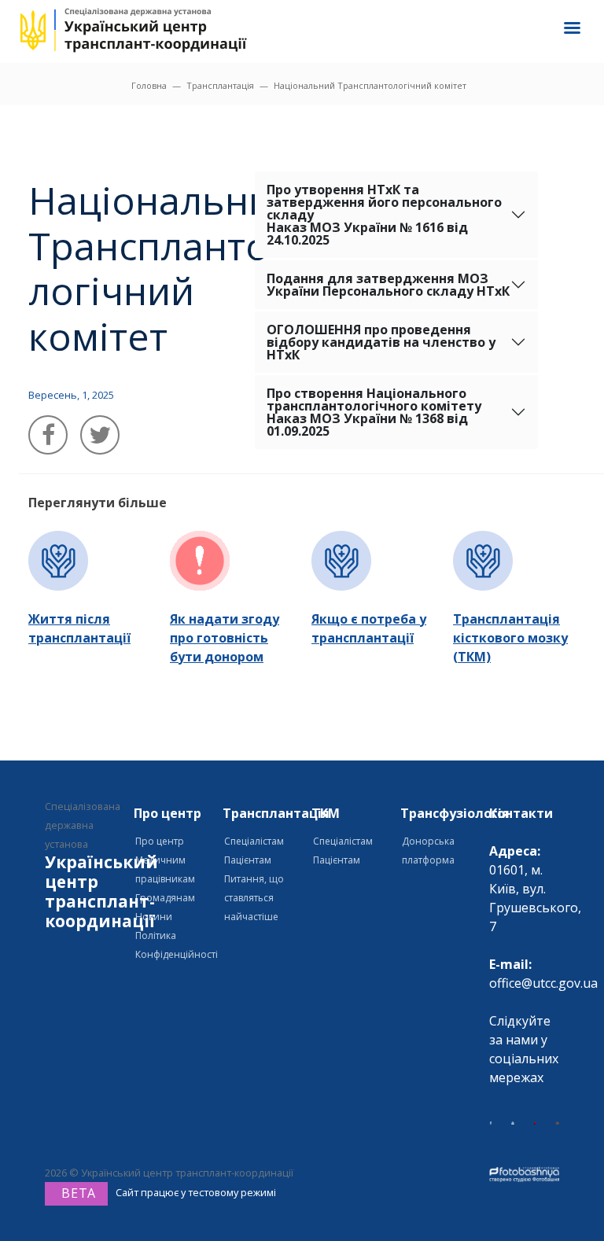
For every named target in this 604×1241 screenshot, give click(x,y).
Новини (153, 916)
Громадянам (165, 897)
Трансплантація (220, 85)
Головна (149, 85)
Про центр (159, 841)
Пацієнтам (247, 860)
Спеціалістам (254, 841)
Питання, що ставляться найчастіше (254, 897)
